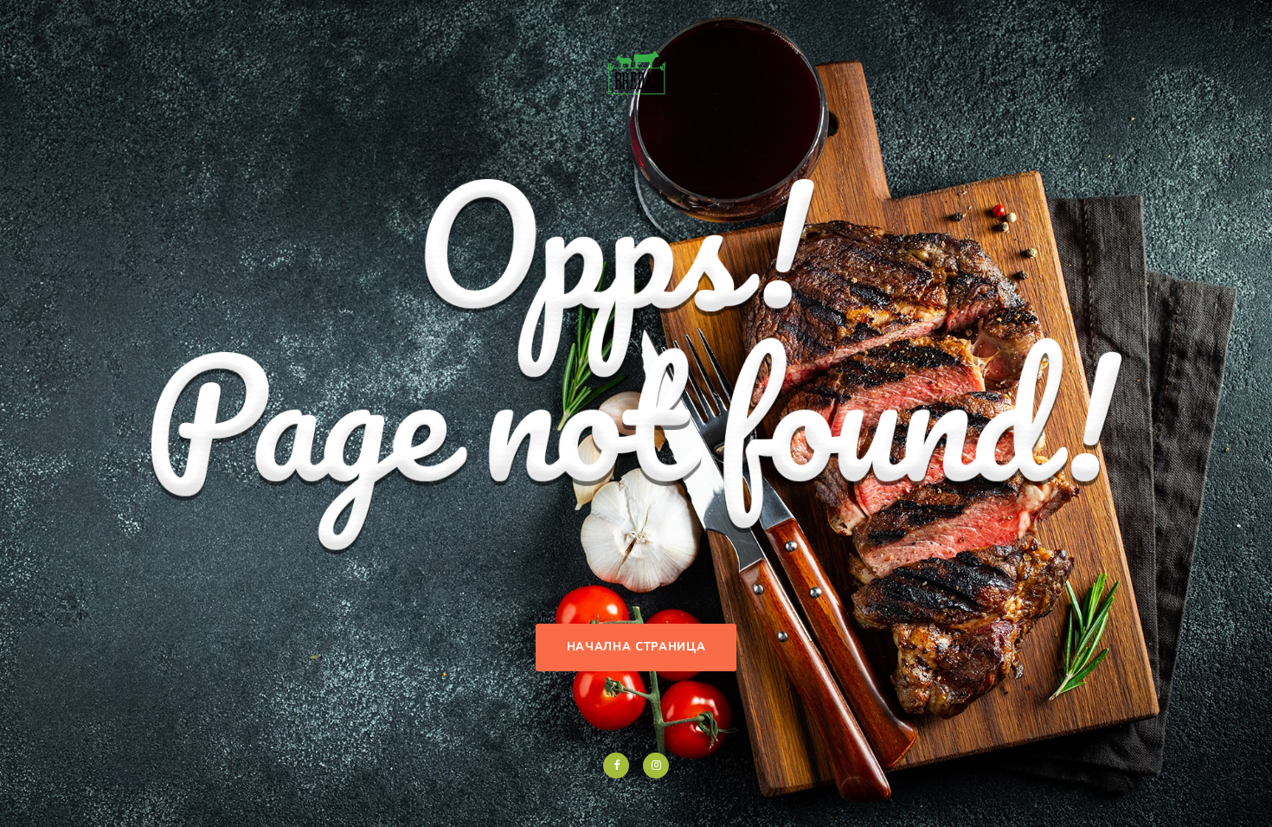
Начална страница (636, 647)
